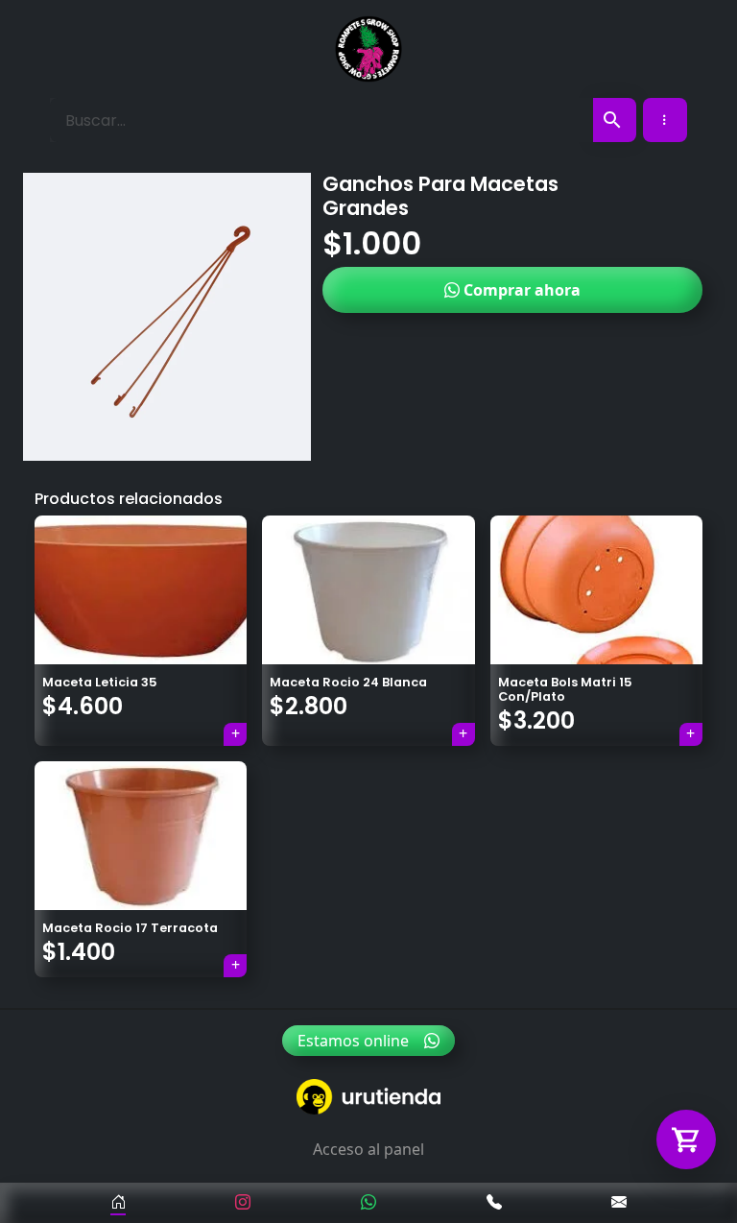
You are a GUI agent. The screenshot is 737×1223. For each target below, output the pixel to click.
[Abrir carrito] (686, 1139)
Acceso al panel (368, 1149)
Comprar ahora (520, 289)
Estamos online (353, 1040)
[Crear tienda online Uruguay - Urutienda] (368, 1097)
